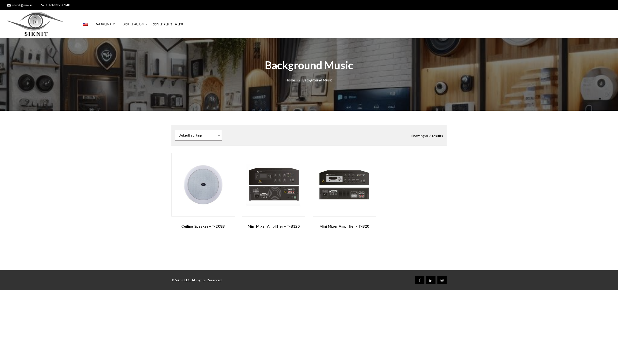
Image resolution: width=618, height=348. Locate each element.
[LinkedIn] (430, 280)
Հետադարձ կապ (167, 24)
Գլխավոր (105, 24)
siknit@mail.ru (22, 5)
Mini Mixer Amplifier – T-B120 (274, 226)
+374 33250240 (58, 5)
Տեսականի (133, 24)
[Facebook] (419, 280)
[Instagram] (442, 280)
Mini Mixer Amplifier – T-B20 (344, 226)
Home (290, 80)
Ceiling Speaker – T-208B (203, 226)
